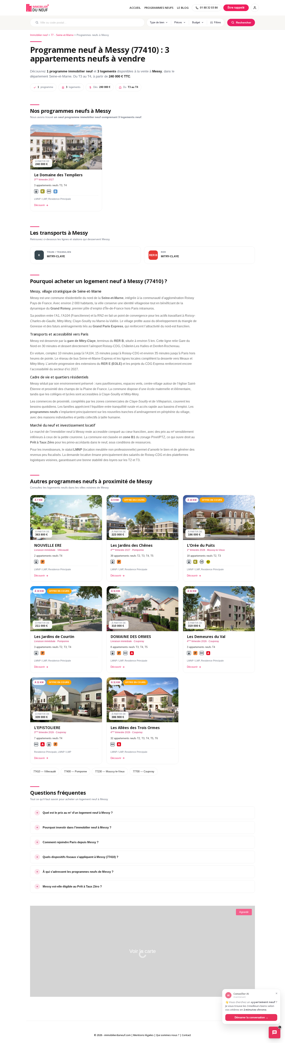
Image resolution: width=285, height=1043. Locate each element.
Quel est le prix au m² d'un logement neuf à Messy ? (78, 812)
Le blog (183, 8)
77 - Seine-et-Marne (62, 35)
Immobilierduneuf (37, 7)
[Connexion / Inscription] (255, 8)
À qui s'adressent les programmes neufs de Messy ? (78, 871)
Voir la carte (142, 951)
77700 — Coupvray (143, 771)
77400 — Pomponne (75, 771)
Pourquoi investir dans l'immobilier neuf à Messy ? (77, 827)
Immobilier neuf (39, 35)
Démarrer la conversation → (251, 1017)
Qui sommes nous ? (167, 1035)
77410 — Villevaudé (44, 771)
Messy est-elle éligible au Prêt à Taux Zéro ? (72, 886)
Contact (186, 1035)
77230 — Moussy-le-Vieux (110, 771)
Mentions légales (143, 1035)
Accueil (135, 8)
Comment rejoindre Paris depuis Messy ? (70, 842)
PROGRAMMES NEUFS (158, 8)
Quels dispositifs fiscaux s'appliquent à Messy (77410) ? (80, 857)
